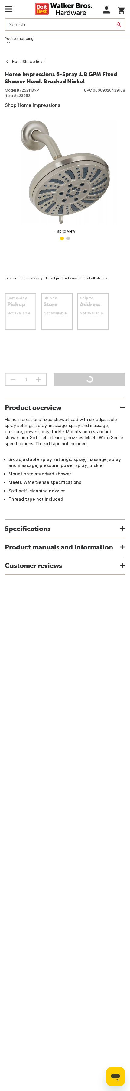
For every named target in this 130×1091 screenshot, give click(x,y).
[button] (106, 10)
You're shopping (19, 38)
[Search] (119, 24)
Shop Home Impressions (32, 105)
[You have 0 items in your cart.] (121, 9)
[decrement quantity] (13, 379)
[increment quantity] (38, 379)
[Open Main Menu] (8, 9)
